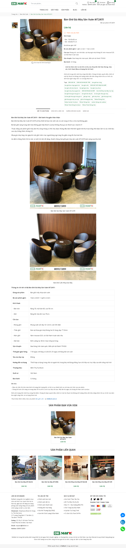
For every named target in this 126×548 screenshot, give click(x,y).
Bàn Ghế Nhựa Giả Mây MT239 (102, 482)
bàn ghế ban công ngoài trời (72, 85)
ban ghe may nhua (96, 88)
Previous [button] (11, 472)
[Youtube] (98, 499)
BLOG (75, 10)
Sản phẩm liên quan (63, 449)
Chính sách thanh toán (45, 505)
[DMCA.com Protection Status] (95, 513)
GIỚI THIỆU (55, 10)
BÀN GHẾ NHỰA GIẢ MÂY (88, 91)
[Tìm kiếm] (76, 3)
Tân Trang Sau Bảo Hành (72, 508)
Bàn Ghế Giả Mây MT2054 (50, 482)
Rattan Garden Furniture (71, 102)
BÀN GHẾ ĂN (71, 82)
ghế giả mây (87, 96)
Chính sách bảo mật (45, 499)
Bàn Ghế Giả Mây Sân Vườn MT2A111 (63, 438)
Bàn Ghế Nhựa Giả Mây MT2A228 (76, 482)
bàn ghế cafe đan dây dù (71, 88)
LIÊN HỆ (83, 10)
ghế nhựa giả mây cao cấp (72, 99)
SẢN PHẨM (65, 10)
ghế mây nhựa (96, 96)
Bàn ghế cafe (40, 399)
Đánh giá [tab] (86, 111)
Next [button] (115, 472)
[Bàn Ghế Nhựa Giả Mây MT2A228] (76, 467)
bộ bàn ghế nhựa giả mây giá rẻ (73, 96)
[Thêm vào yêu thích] (71, 33)
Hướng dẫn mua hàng (45, 508)
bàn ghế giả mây (84, 88)
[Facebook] (91, 499)
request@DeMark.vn (22, 526)
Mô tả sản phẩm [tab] (43, 111)
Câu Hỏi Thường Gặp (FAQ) (47, 510)
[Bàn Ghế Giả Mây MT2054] (50, 467)
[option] (41, 40)
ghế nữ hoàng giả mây (87, 99)
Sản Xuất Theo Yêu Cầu (72, 499)
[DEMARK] (19, 3)
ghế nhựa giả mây (106, 96)
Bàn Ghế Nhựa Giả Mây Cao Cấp (105, 91)
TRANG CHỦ (44, 10)
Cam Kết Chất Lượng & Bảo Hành (49, 513)
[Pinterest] (101, 499)
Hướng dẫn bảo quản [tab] (73, 111)
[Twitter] (95, 499)
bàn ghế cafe (85, 85)
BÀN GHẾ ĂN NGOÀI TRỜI (83, 82)
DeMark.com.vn (52, 399)
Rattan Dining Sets (100, 99)
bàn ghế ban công (97, 82)
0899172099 (21, 529)
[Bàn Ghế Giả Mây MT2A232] (24, 467)
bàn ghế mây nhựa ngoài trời (72, 91)
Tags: (66, 82)
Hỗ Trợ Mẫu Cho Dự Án (72, 502)
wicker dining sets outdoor (99, 102)
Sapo (76, 546)
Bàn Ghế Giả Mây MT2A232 (24, 482)
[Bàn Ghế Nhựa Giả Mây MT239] (102, 467)
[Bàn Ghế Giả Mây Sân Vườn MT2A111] (63, 423)
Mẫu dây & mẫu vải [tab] (57, 111)
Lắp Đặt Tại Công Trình (72, 510)
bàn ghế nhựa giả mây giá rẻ (72, 93)
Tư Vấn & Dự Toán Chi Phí (72, 513)
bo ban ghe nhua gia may (101, 93)
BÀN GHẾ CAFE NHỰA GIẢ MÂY (98, 85)
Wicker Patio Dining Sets (89, 105)
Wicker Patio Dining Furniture (73, 105)
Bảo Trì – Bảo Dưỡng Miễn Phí (74, 505)
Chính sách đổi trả (44, 502)
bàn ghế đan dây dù (87, 93)
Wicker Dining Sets (85, 102)
